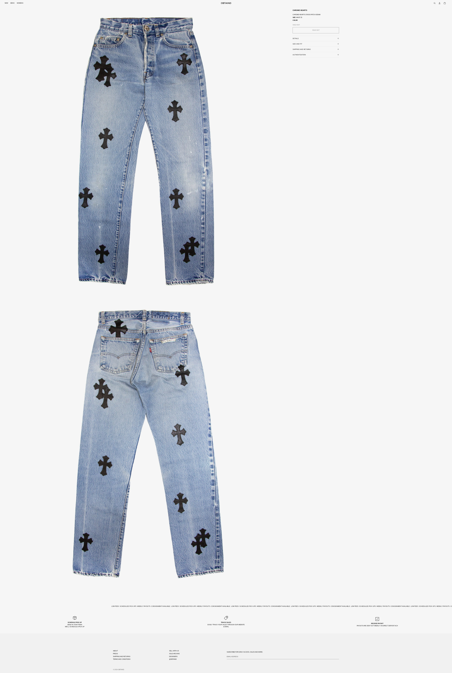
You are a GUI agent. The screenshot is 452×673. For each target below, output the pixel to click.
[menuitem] (6, 3)
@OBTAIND (173, 659)
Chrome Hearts (300, 10)
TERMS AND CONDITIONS (121, 659)
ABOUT (115, 651)
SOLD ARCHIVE (174, 653)
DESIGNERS (173, 656)
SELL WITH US (174, 651)
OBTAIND (121, 669)
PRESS (115, 653)
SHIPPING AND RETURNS (121, 656)
